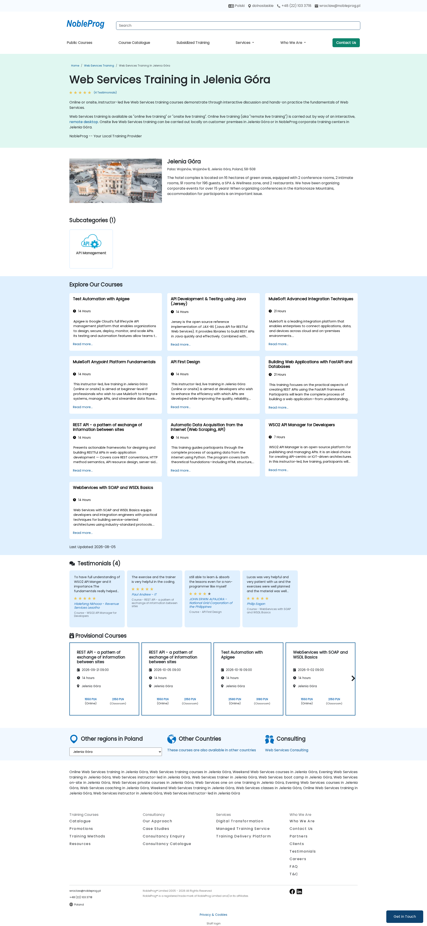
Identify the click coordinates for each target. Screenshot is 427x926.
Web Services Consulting (286, 750)
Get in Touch (405, 916)
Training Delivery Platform (243, 836)
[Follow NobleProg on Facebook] (292, 891)
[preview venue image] (76, 182)
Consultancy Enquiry (164, 836)
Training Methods (87, 836)
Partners (299, 836)
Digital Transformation (239, 821)
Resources (80, 843)
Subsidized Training (193, 42)
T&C (294, 874)
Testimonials (303, 851)
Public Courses (79, 42)
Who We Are (291, 42)
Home (75, 65)
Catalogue (80, 821)
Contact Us (346, 42)
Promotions (81, 828)
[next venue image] (155, 182)
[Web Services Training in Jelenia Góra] (90, 23)
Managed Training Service (243, 828)
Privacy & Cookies (213, 914)
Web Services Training (99, 65)
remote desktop (83, 121)
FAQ (294, 866)
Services (243, 42)
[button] (352, 678)
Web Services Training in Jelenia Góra (144, 65)
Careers (298, 858)
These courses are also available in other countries (211, 750)
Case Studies (156, 828)
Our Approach (157, 821)
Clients (297, 843)
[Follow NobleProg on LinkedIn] (299, 891)
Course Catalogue (134, 42)
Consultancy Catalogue (167, 843)
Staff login (214, 923)
